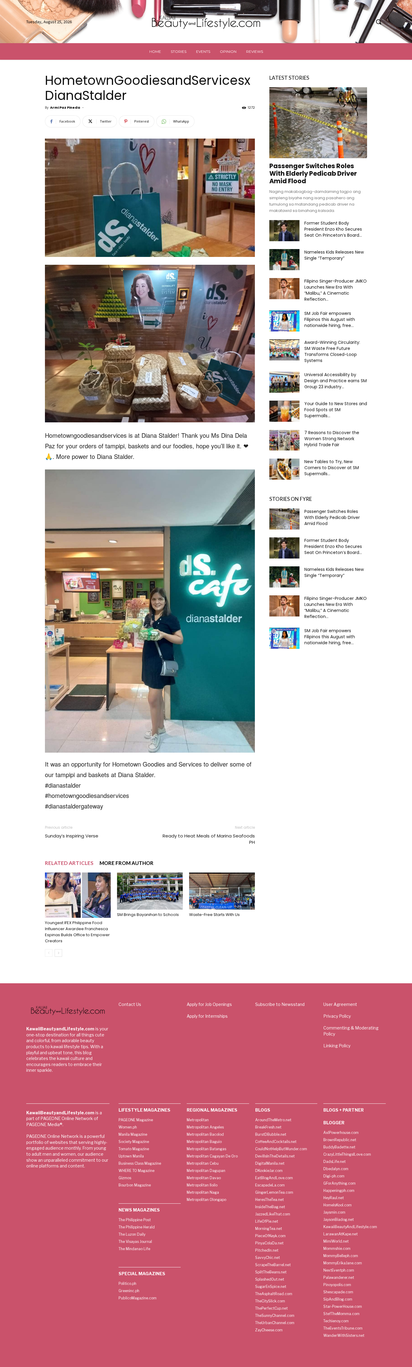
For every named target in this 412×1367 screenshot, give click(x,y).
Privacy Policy (337, 1016)
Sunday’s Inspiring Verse (71, 836)
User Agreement (340, 1004)
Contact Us (130, 1004)
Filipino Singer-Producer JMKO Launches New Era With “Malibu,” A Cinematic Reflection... (335, 290)
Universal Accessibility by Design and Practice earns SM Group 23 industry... (335, 381)
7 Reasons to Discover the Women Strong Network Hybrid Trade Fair (331, 439)
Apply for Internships (207, 1016)
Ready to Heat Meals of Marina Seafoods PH (209, 839)
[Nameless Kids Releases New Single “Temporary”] (284, 259)
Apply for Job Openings (209, 1004)
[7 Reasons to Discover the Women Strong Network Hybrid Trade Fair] (284, 440)
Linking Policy (336, 1045)
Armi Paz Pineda (65, 107)
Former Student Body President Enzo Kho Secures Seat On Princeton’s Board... (333, 229)
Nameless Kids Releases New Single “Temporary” (334, 255)
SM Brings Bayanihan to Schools (148, 914)
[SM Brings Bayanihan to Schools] (150, 891)
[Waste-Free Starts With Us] (222, 891)
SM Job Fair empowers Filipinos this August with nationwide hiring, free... (329, 319)
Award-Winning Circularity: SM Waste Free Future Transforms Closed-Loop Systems (332, 351)
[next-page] (58, 953)
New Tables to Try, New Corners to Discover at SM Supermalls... (331, 468)
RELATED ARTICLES (69, 863)
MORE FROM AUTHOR (127, 863)
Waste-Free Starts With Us (214, 914)
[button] (378, 21)
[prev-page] (48, 953)
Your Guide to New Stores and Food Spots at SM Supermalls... (335, 410)
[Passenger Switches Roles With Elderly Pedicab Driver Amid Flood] (318, 122)
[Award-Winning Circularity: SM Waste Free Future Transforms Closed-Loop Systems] (284, 349)
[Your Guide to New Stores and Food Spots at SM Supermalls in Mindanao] (284, 411)
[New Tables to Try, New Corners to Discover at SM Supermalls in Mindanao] (284, 469)
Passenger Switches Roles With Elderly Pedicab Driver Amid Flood (313, 173)
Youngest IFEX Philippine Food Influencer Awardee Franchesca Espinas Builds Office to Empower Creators (77, 932)
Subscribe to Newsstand (280, 1004)
